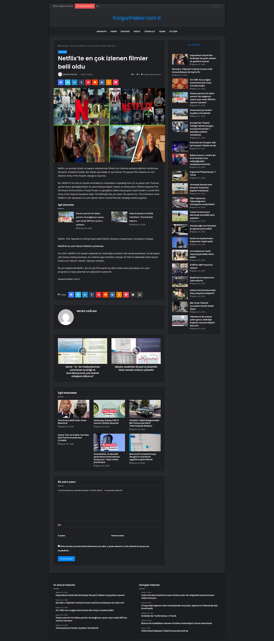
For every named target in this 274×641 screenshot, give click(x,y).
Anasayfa (101, 31)
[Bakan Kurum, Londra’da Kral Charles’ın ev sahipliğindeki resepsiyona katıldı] (180, 159)
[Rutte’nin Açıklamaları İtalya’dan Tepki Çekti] (180, 242)
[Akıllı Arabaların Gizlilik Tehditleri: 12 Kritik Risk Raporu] (119, 217)
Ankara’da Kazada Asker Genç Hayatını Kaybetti (203, 292)
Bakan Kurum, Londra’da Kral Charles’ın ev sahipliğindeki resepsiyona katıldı (202, 160)
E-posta (62, 535)
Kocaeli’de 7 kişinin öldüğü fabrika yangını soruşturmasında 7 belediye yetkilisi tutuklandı (201, 128)
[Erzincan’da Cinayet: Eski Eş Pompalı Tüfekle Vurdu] (180, 146)
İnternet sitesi (117, 535)
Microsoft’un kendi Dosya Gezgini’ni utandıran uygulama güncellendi (142, 457)
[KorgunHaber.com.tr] (137, 17)
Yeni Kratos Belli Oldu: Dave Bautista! (72, 422)
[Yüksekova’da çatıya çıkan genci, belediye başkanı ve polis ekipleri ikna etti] (180, 320)
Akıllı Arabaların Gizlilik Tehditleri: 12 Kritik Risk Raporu (141, 217)
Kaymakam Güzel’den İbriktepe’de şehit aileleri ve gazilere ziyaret (203, 58)
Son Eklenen (194, 44)
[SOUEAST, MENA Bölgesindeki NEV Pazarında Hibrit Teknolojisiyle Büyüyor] (145, 409)
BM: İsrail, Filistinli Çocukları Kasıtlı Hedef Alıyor (202, 306)
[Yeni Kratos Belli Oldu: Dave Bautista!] (73, 409)
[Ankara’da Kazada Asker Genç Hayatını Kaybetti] (180, 294)
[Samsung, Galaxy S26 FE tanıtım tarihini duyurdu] (109, 409)
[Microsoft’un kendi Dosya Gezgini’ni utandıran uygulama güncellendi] (145, 442)
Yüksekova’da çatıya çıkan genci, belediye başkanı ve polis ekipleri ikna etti (202, 321)
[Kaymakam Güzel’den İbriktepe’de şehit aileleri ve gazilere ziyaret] (180, 59)
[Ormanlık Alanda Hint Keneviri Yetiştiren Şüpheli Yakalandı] (180, 188)
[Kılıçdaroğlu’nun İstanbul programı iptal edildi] (180, 229)
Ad (60, 525)
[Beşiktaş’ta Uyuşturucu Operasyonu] (180, 281)
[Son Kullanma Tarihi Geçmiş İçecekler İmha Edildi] (180, 255)
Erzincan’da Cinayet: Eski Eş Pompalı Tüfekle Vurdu (203, 144)
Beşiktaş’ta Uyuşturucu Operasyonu (202, 279)
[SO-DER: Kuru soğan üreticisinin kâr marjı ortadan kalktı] (180, 83)
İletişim (173, 31)
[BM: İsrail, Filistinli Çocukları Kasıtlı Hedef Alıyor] (180, 307)
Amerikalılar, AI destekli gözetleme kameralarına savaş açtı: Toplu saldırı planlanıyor (107, 458)
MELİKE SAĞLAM (70, 74)
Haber (113, 31)
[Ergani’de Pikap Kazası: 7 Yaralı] (180, 176)
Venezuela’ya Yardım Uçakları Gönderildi (201, 112)
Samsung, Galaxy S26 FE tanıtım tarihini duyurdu (106, 422)
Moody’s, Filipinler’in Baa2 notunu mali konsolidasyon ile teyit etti (192, 70)
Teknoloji (149, 31)
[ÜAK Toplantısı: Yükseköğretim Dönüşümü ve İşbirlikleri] (180, 202)
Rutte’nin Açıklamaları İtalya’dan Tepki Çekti (201, 240)
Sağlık (137, 31)
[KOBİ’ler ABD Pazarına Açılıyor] (180, 268)
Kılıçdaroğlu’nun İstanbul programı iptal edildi (203, 227)
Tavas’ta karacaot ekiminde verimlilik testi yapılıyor (202, 215)
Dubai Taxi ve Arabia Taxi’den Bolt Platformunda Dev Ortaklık (73, 438)
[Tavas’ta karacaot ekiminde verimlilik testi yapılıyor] (180, 216)
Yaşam (162, 31)
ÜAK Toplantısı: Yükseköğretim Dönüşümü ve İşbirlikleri (202, 201)
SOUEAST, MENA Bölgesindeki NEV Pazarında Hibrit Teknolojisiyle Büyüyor (144, 423)
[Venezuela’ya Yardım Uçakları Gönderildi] (180, 114)
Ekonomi (125, 31)
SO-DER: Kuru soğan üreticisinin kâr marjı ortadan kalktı (120, 6)
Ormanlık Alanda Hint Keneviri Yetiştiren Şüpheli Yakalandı (201, 187)
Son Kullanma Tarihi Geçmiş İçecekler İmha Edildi (202, 254)
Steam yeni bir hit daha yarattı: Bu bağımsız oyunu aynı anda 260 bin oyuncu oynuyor (202, 98)
